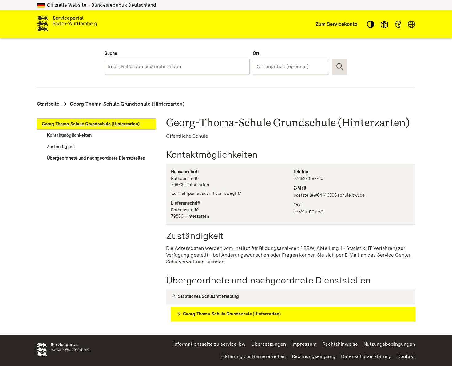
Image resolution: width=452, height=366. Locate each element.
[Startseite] (67, 24)
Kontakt (406, 356)
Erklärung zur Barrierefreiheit (253, 356)
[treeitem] (96, 124)
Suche (111, 53)
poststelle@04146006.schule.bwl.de (329, 195)
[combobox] (177, 66)
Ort (256, 53)
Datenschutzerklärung (366, 356)
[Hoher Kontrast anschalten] (370, 24)
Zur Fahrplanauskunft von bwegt (206, 193)
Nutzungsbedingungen (389, 344)
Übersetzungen (268, 344)
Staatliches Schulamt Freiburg (208, 296)
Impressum (304, 344)
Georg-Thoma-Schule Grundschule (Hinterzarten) (127, 104)
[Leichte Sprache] (384, 24)
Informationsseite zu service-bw (209, 344)
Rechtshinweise (340, 344)
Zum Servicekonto (336, 24)
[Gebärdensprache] (398, 24)
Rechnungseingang (313, 356)
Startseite (48, 104)
